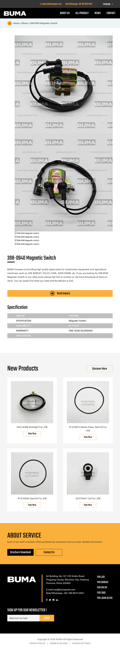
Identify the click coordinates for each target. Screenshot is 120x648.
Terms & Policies (58, 643)
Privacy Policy (37, 643)
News (98, 13)
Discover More (99, 368)
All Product (82, 13)
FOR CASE (101, 593)
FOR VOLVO (102, 587)
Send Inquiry (63, 293)
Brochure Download (20, 552)
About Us (65, 13)
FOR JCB (101, 577)
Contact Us (49, 552)
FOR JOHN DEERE (105, 598)
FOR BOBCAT (102, 582)
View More (32, 434)
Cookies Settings (81, 643)
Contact (111, 13)
